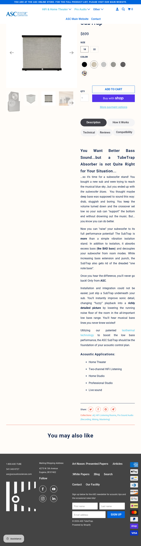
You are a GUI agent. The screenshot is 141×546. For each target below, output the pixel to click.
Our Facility (93, 484)
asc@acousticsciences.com (19, 474)
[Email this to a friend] (113, 409)
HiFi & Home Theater (55, 9)
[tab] (93, 122)
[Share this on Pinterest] (105, 409)
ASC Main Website (77, 19)
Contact (96, 19)
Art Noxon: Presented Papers (90, 463)
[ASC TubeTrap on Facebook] (43, 489)
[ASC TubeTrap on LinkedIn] (54, 498)
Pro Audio (80, 9)
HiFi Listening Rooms (106, 415)
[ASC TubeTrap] (17, 14)
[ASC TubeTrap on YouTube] (54, 489)
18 (84, 49)
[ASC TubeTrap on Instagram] (43, 498)
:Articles (117, 463)
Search (108, 474)
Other (97, 9)
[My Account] (117, 9)
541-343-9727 (12, 469)
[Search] (123, 9)
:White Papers (80, 474)
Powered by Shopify (81, 525)
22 (94, 49)
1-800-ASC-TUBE (13, 464)
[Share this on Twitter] (90, 409)
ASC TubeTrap (86, 521)
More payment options (113, 107)
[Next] (71, 52)
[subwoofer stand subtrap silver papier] (41, 52)
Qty (82, 91)
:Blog (97, 474)
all (93, 415)
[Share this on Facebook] (98, 409)
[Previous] (11, 52)
